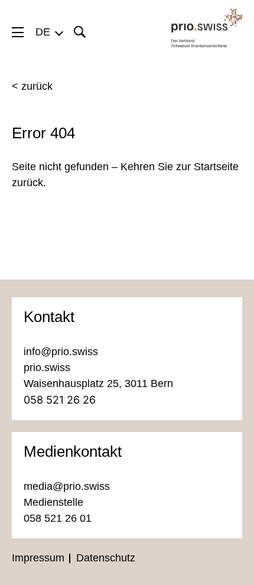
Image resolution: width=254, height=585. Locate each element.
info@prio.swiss (61, 352)
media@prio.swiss (67, 486)
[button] (49, 32)
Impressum (38, 558)
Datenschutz (105, 558)
